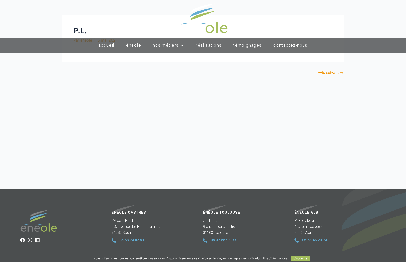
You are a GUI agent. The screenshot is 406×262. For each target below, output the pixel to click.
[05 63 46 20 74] (296, 240)
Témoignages (247, 45)
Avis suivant (331, 72)
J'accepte (300, 258)
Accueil (106, 45)
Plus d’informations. (275, 258)
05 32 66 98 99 (223, 240)
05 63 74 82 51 (131, 240)
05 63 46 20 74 (314, 240)
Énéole (133, 45)
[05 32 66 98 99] (205, 240)
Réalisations (209, 45)
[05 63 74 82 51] (114, 240)
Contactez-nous (290, 45)
